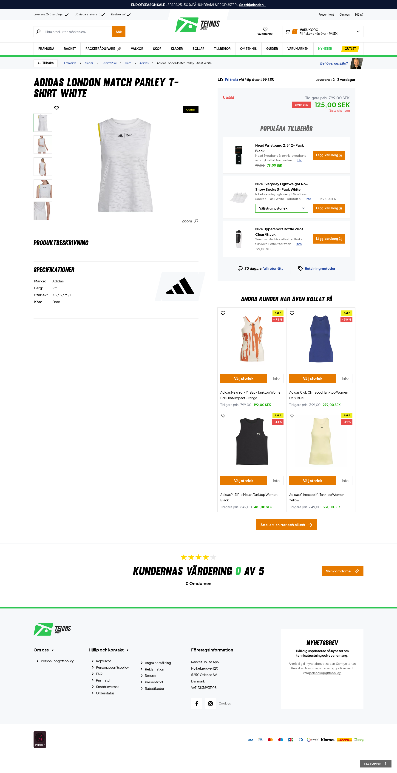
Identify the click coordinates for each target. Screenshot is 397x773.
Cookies (225, 703)
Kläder (177, 49)
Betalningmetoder (320, 268)
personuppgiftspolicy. (325, 673)
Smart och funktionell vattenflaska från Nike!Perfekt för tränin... (278, 241)
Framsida (46, 49)
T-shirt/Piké (109, 63)
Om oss (345, 14)
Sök (119, 32)
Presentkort (326, 14)
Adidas (144, 63)
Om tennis (248, 49)
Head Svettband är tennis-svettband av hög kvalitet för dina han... (280, 158)
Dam (128, 63)
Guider (272, 49)
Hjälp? (359, 14)
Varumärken (298, 49)
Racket (70, 49)
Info (308, 199)
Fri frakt (231, 79)
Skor (157, 49)
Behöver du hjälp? (334, 63)
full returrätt (272, 268)
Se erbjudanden (252, 5)
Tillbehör (222, 49)
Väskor (137, 49)
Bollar (198, 49)
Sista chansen (339, 110)
